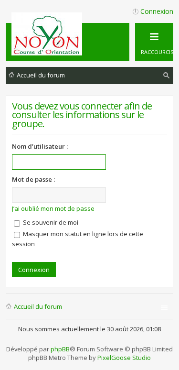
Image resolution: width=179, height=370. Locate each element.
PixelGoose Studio (124, 357)
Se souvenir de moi (49, 222)
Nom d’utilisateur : (40, 146)
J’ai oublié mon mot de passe (53, 208)
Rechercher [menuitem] (166, 77)
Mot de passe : (33, 179)
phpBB (60, 349)
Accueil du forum (38, 306)
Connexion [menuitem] (156, 11)
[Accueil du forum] (48, 51)
